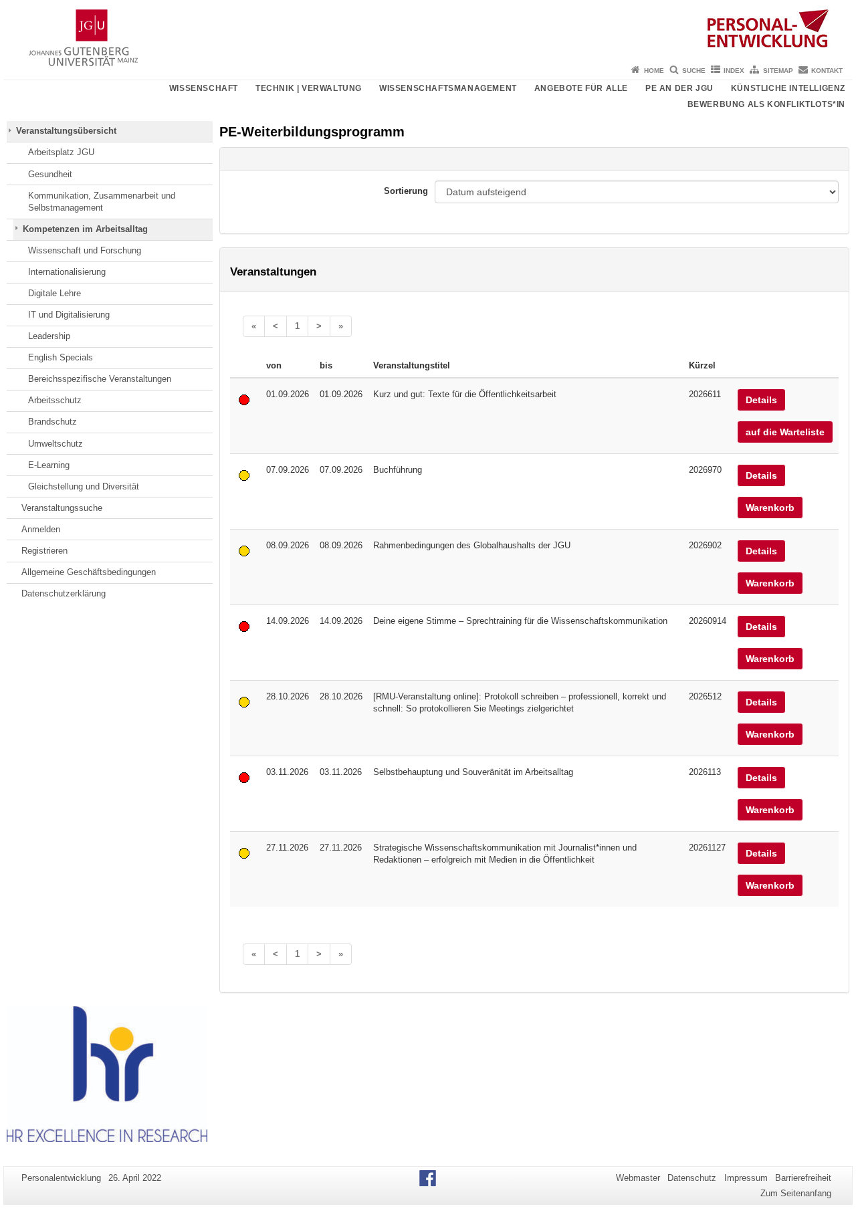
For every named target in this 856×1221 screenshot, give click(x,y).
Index (734, 70)
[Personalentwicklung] (428, 30)
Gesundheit (50, 174)
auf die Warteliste (785, 432)
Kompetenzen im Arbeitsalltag (85, 229)
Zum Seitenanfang (795, 1193)
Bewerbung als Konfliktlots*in (766, 104)
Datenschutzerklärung (63, 593)
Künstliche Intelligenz (788, 88)
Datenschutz (691, 1178)
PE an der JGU (679, 88)
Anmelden (40, 529)
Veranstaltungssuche (61, 508)
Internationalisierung (67, 272)
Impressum (746, 1178)
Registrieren (44, 551)
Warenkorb (770, 507)
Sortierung (406, 191)
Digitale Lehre (54, 293)
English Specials (60, 357)
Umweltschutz (55, 444)
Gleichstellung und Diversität (83, 486)
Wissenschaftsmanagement (448, 88)
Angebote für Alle (581, 88)
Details (761, 400)
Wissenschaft (203, 88)
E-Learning (49, 465)
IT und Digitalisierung (69, 315)
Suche (694, 70)
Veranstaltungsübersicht (66, 131)
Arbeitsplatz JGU (61, 152)
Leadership (49, 336)
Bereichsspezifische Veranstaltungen (99, 379)
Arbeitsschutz (55, 400)
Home (654, 70)
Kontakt (827, 70)
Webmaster (638, 1178)
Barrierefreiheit (803, 1178)
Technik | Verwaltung (308, 88)
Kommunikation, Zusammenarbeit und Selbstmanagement (101, 202)
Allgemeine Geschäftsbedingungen (88, 572)
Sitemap (778, 70)
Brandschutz (52, 422)
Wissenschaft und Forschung (84, 250)
